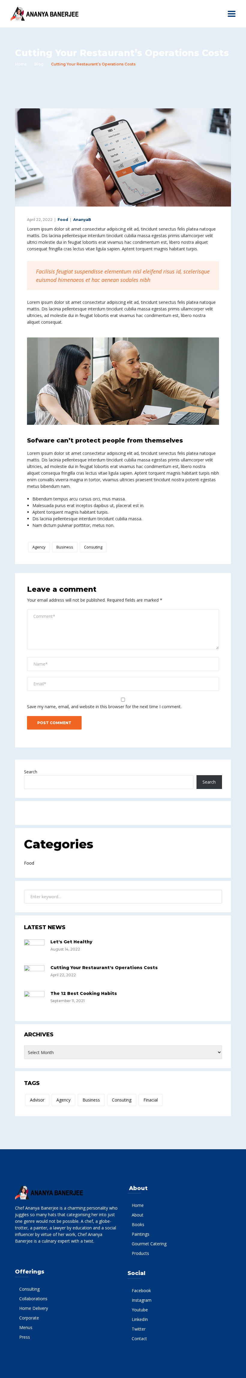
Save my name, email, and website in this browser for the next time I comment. (104, 706)
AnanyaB (82, 219)
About (137, 1215)
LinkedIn (140, 1319)
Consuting (93, 547)
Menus (25, 1327)
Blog (39, 64)
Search (30, 772)
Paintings (140, 1234)
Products (140, 1253)
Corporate (29, 1318)
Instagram (142, 1300)
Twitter (139, 1329)
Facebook (141, 1290)
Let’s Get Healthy (71, 941)
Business (64, 547)
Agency (39, 547)
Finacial (150, 1100)
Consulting (29, 1289)
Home (21, 64)
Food (63, 219)
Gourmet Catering (149, 1244)
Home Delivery (33, 1308)
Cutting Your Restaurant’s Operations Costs (104, 967)
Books (138, 1224)
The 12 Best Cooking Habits (83, 993)
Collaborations (33, 1298)
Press (24, 1337)
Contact (139, 1338)
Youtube (140, 1310)
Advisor (37, 1100)
